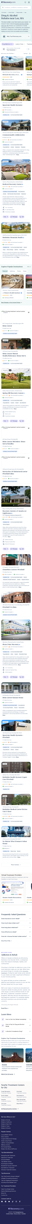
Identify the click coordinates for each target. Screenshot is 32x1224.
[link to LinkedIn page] (5, 1201)
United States (11, 12)
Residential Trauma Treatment (9, 1165)
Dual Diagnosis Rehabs (7, 1163)
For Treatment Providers (8, 1186)
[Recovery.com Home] (8, 2)
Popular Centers (6, 1131)
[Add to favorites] (28, 91)
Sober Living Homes (6, 1140)
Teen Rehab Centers (6, 1161)
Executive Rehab (5, 1159)
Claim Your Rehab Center (7, 1189)
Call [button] (23, 216)
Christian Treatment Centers (8, 1169)
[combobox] (16, 7)
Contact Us (4, 1195)
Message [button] (15, 216)
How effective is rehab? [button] (9, 932)
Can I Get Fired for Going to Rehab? (10, 1176)
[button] (29, 2)
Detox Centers (5, 1136)
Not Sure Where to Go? (8, 1117)
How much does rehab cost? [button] (10, 923)
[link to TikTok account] (12, 1201)
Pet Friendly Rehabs (6, 1147)
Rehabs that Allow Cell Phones (9, 1149)
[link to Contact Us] (2, 1201)
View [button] (5, 216)
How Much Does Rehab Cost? (9, 1182)
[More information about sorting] (30, 53)
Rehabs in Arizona (5, 1128)
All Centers (4, 12)
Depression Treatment (7, 1157)
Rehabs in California (6, 1122)
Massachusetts (19, 12)
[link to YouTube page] (9, 1201)
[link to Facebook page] (20, 1201)
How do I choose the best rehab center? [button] (14, 936)
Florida (19, 271)
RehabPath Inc (19, 1212)
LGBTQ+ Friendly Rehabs (7, 1143)
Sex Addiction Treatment (7, 1167)
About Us (3, 1193)
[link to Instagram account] (16, 1201)
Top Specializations (7, 1152)
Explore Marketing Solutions (8, 1191)
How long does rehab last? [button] (9, 927)
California (12, 271)
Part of (12, 515)
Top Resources (5, 1173)
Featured (5, 271)
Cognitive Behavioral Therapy (9, 1138)
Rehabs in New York (6, 1124)
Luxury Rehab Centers (7, 1134)
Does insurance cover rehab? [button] (10, 918)
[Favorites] (25, 2)
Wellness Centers (5, 1145)
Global (24, 271)
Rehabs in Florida (5, 1120)
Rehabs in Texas (5, 1126)
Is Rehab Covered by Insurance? (9, 1178)
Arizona (4, 1065)
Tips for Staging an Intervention (9, 1180)
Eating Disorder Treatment (8, 1155)
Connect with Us (6, 1198)
